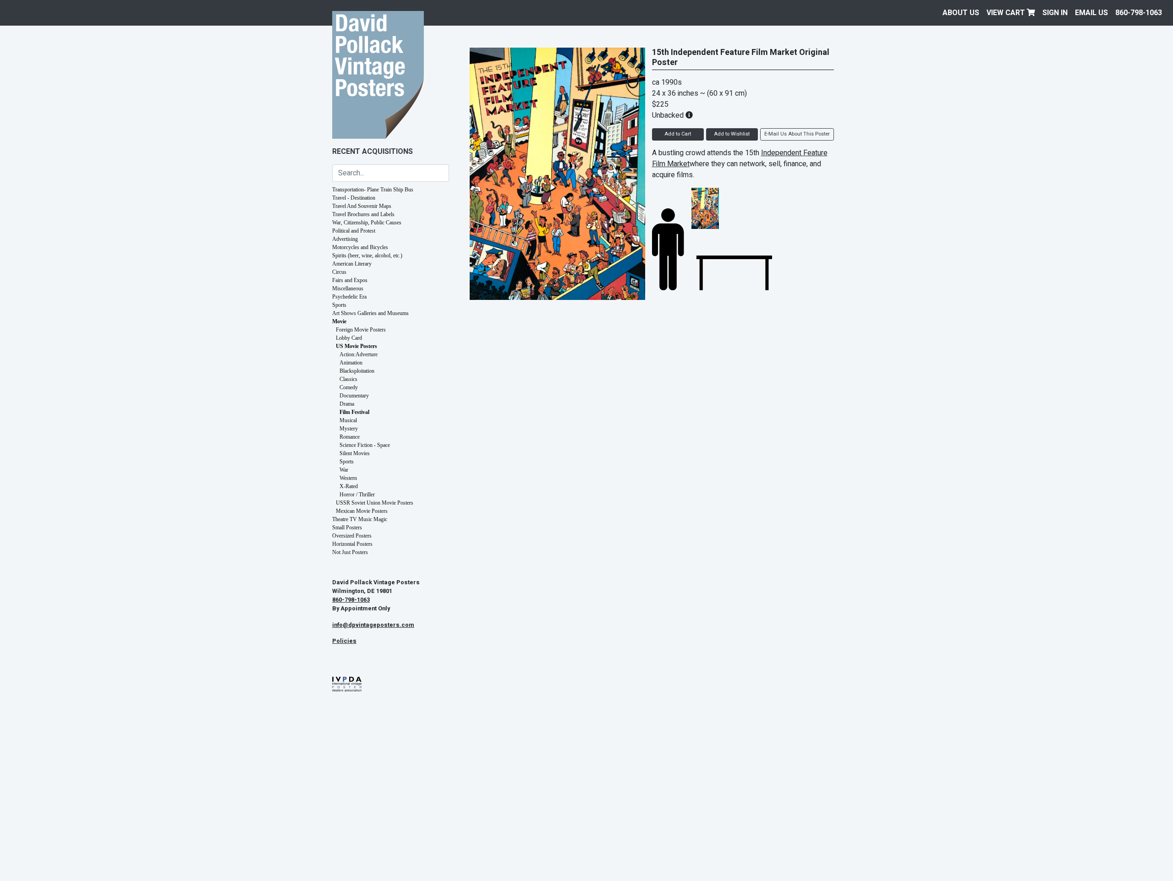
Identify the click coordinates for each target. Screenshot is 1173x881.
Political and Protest (353, 231)
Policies (344, 641)
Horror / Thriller (357, 494)
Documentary (354, 395)
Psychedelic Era (349, 297)
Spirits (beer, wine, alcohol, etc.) (367, 255)
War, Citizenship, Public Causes (366, 222)
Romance (350, 437)
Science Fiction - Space (365, 445)
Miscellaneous (347, 288)
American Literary (352, 264)
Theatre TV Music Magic (359, 519)
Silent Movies (355, 453)
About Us (961, 12)
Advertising (345, 239)
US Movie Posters (356, 346)
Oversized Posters (352, 536)
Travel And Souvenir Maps (361, 206)
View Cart (1007, 12)
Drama (347, 404)
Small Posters (347, 527)
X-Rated (349, 486)
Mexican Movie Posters (362, 511)
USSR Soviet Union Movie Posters (374, 503)
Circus (339, 272)
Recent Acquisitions (372, 151)
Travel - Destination (353, 198)
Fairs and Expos (349, 280)
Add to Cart (677, 134)
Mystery (349, 428)
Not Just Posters (350, 552)
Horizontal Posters (352, 544)
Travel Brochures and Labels (363, 214)
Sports (339, 305)
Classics (348, 379)
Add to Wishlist (732, 134)
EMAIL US (1091, 12)
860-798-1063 (1138, 12)
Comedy (349, 387)
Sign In (1055, 12)
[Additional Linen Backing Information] (689, 115)
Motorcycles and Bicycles (360, 247)
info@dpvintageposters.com (373, 625)
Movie (339, 321)
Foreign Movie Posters (361, 329)
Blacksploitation (357, 371)
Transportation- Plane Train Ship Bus (372, 189)
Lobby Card (349, 338)
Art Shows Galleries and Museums (370, 313)
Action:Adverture (359, 354)
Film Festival (354, 412)
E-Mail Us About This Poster (797, 134)
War (344, 470)
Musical (348, 420)
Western (348, 478)
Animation (351, 362)
